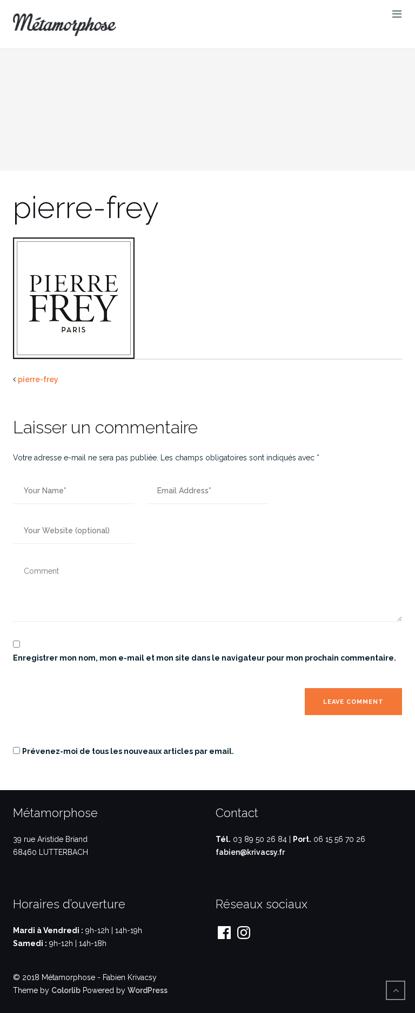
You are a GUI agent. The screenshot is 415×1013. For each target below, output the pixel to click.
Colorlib (66, 990)
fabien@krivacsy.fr (250, 852)
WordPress (148, 990)
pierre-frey (38, 379)
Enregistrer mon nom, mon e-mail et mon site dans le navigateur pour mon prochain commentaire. (204, 658)
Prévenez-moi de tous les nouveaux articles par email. (128, 751)
